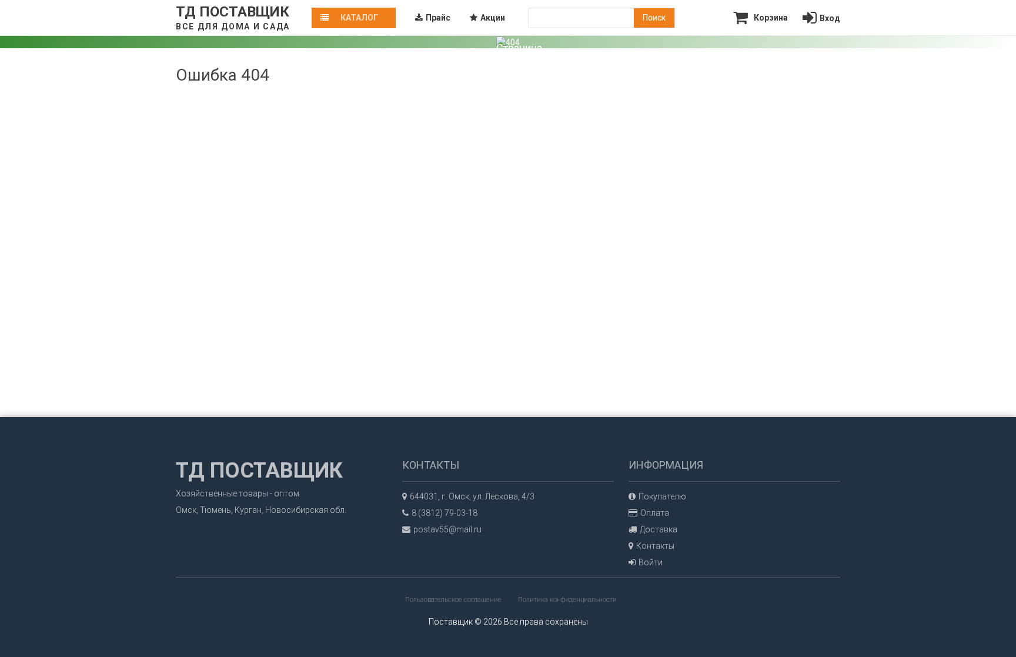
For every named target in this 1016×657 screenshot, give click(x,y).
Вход (830, 18)
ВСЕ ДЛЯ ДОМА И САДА (233, 26)
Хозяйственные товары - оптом (237, 493)
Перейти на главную (522, 150)
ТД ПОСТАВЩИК (232, 12)
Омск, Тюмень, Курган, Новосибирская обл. (261, 510)
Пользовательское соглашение (453, 599)
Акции (492, 17)
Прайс (438, 17)
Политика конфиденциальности (567, 599)
